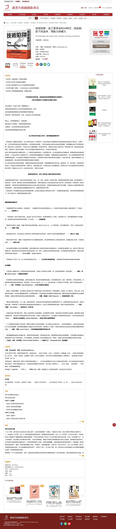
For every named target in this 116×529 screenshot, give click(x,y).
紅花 (85, 18)
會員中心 (91, 7)
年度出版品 (79, 519)
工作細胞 (80, 18)
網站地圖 (87, 516)
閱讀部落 (58, 14)
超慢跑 (70, 18)
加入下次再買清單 (101, 51)
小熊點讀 (65, 18)
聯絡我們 (87, 519)
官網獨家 (53, 18)
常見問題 (62, 519)
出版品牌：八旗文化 (41, 40)
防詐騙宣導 (104, 516)
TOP (114, 425)
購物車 (96, 7)
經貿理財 (26, 22)
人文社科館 (21, 14)
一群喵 (75, 18)
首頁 (7, 22)
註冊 (82, 7)
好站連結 (95, 519)
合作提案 (70, 519)
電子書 (94, 14)
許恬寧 (42, 49)
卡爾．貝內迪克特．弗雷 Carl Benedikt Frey (53, 47)
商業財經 (20, 22)
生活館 (34, 14)
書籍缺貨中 (101, 41)
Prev (6, 496)
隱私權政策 (79, 516)
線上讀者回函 (108, 7)
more (80, 421)
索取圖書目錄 (25, 1)
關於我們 (62, 516)
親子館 (46, 14)
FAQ (103, 7)
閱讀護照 (70, 14)
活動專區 (106, 14)
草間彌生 (59, 18)
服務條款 (70, 516)
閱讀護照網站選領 (101, 46)
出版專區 (82, 14)
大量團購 (17, 1)
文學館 (10, 14)
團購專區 (95, 516)
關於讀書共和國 (9, 1)
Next (82, 496)
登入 (86, 7)
